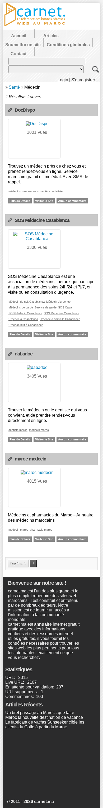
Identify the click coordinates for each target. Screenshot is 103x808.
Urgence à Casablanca (23, 319)
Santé (14, 87)
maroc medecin (30, 459)
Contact (18, 53)
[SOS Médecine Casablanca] (37, 238)
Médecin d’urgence (58, 301)
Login (63, 80)
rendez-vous (30, 191)
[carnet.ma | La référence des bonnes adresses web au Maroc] (37, 25)
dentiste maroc (17, 429)
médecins (14, 191)
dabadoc (23, 354)
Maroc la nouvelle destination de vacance (44, 717)
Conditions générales (68, 44)
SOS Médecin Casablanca (25, 313)
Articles (51, 36)
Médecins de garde (20, 307)
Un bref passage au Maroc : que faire (39, 712)
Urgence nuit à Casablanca (25, 324)
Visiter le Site (44, 200)
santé (44, 191)
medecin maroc (39, 429)
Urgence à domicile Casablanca (60, 319)
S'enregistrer (83, 80)
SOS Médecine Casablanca (42, 220)
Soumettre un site (23, 44)
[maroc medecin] (37, 472)
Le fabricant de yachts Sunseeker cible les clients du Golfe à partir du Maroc (44, 724)
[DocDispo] (37, 123)
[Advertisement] (45, 765)
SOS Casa (65, 307)
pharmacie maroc (41, 529)
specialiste (56, 191)
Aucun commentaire (72, 200)
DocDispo (25, 110)
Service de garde (46, 307)
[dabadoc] (37, 367)
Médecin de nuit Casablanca (26, 301)
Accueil (18, 36)
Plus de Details (20, 200)
